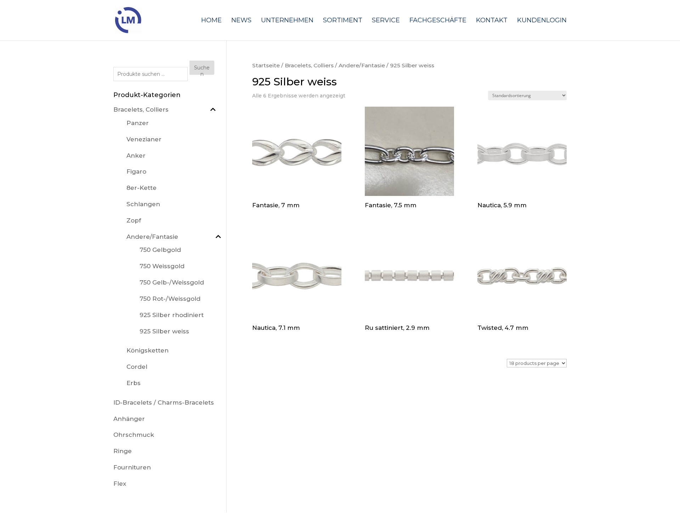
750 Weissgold (162, 266)
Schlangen (143, 204)
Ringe (122, 451)
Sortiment (342, 21)
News (241, 21)
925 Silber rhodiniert (172, 314)
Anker (136, 155)
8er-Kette (141, 187)
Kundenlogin (542, 21)
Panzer (137, 122)
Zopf (133, 220)
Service (386, 21)
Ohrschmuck (133, 434)
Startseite (266, 65)
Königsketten (147, 350)
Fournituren (132, 467)
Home (211, 21)
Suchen (202, 69)
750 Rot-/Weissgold (170, 298)
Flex (119, 483)
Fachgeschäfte (437, 21)
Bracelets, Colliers (309, 65)
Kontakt (492, 21)
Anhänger (129, 418)
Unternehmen (287, 21)
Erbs (133, 383)
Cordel (136, 366)
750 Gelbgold (160, 249)
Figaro (136, 171)
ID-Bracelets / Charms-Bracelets (163, 402)
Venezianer (144, 139)
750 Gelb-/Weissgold (172, 282)
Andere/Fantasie (362, 65)
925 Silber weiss (164, 331)
